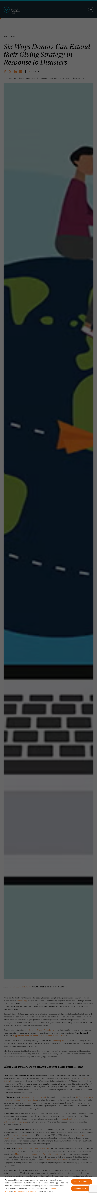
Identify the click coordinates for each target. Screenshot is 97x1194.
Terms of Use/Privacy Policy (25, 1191)
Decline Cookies (81, 1188)
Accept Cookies (81, 1182)
